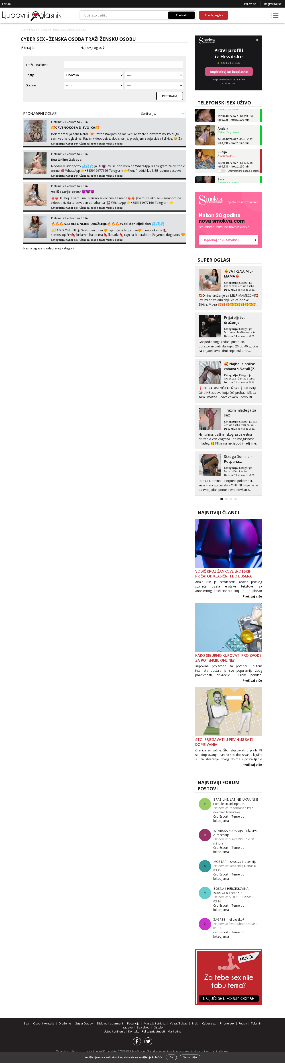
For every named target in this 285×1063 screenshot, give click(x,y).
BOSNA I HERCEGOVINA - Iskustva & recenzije (231, 890)
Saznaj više (190, 1057)
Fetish (243, 1023)
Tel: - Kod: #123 (235, 110)
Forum (6, 4)
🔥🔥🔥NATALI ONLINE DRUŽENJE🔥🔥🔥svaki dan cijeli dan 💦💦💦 (107, 223)
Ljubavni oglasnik (30, 29)
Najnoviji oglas (91, 47)
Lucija (222, 144)
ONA (247, 286)
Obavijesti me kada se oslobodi (244, 163)
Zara (221, 171)
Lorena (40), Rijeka (240, 363)
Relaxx (229, 317)
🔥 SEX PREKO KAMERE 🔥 (236, 413)
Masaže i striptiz (233, 332)
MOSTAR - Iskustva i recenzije (234, 861)
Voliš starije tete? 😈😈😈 (72, 191)
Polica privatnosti (153, 1031)
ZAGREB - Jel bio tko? (228, 919)
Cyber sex (46, 29)
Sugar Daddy (84, 1023)
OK (171, 1057)
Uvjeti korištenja (115, 1031)
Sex (254, 375)
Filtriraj (26, 47)
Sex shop (143, 1027)
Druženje (65, 1023)
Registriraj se (273, 4)
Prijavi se (250, 4)
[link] (228, 220)
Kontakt (133, 1031)
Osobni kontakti (233, 286)
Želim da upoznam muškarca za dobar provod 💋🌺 (240, 461)
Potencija (133, 1023)
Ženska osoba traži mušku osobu (101, 143)
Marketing (174, 1031)
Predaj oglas (214, 15)
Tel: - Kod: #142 (235, 133)
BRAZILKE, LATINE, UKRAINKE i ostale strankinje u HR (235, 801)
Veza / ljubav (178, 1023)
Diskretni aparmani (110, 1023)
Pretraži (181, 15)
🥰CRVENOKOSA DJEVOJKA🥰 (75, 127)
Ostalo (158, 1027)
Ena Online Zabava (66, 159)
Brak (195, 1023)
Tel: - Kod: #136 (235, 157)
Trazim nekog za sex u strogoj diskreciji (238, 276)
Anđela (223, 121)
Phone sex (227, 1023)
